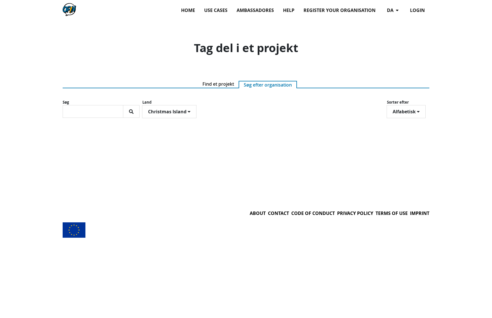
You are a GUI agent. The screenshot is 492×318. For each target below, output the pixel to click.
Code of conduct (313, 213)
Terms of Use (392, 213)
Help (288, 10)
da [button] (391, 10)
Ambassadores (255, 10)
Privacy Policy (355, 213)
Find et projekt (218, 84)
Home (188, 10)
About (258, 213)
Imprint (419, 213)
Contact (278, 213)
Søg (66, 102)
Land (146, 102)
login (417, 10)
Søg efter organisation (268, 85)
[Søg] (131, 111)
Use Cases (215, 10)
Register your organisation (340, 10)
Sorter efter (398, 102)
